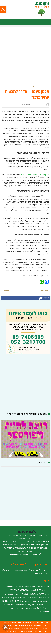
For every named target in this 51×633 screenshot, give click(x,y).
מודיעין (38, 625)
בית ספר (10, 587)
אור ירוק (32, 587)
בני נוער (5, 587)
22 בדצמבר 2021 (28, 104)
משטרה (34, 598)
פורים (47, 604)
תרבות (42, 612)
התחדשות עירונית (19, 590)
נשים (4, 598)
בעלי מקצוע (45, 590)
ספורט (40, 601)
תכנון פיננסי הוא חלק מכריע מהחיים (35, 174)
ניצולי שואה (9, 598)
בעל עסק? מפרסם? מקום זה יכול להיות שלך (27, 413)
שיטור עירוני (32, 608)
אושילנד (27, 587)
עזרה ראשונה (27, 601)
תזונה (17, 608)
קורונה (28, 604)
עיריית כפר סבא (13, 601)
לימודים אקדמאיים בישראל (31, 631)
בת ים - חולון (39, 628)
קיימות (23, 605)
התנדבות (7, 590)
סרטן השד (35, 601)
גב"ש (33, 628)
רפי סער (41, 608)
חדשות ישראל (19, 631)
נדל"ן (15, 597)
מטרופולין (46, 598)
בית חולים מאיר (19, 587)
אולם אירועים (40, 587)
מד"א (7, 594)
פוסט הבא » (6, 291)
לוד (41, 631)
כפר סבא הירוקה (15, 594)
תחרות (47, 612)
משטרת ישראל (26, 598)
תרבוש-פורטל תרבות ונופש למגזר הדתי (28, 622)
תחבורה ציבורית (9, 608)
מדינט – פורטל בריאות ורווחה (26, 625)
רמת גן (46, 628)
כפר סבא (28, 593)
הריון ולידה (31, 590)
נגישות (20, 598)
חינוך (41, 593)
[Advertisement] (25, 52)
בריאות (38, 590)
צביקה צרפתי (40, 605)
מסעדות (39, 598)
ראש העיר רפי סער (14, 605)
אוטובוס (46, 587)
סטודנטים (46, 601)
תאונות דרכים (23, 608)
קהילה (34, 605)
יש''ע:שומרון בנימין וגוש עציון (23, 628)
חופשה (47, 594)
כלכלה (37, 594)
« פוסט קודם (45, 291)
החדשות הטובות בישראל (10, 625)
